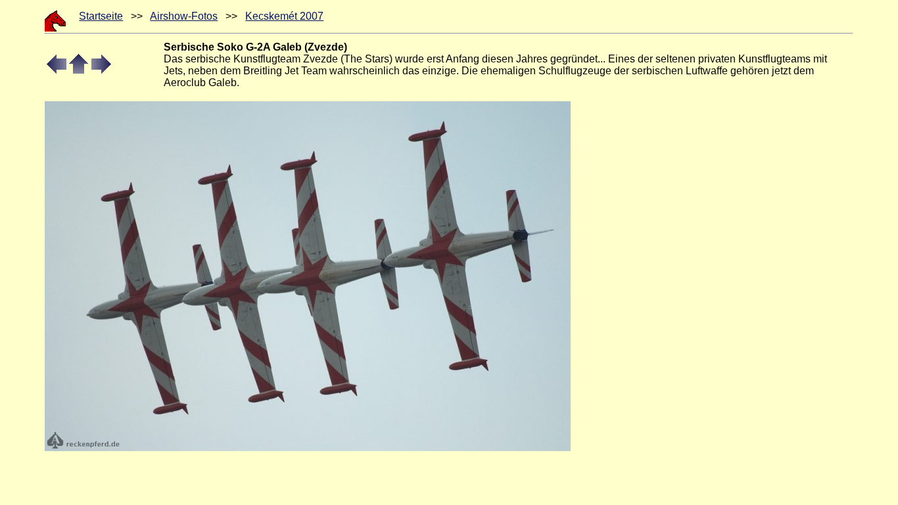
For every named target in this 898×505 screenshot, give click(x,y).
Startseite (101, 16)
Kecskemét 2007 (284, 16)
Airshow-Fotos (184, 16)
